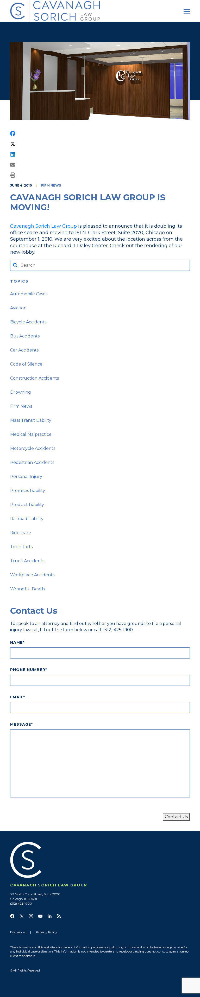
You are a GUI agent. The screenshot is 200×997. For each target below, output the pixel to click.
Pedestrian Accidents (32, 462)
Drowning (20, 392)
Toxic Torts (21, 546)
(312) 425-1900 (118, 629)
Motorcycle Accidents (32, 448)
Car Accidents (24, 350)
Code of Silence (26, 364)
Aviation (18, 307)
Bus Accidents (25, 336)
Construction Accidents (34, 378)
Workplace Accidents (32, 574)
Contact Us (176, 816)
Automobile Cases (28, 293)
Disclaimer (18, 932)
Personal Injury (26, 476)
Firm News (51, 185)
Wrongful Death (27, 588)
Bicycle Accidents (28, 321)
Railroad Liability (26, 518)
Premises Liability (27, 490)
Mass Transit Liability (30, 420)
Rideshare (20, 532)
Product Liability (27, 504)
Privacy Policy (46, 932)
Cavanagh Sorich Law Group (43, 226)
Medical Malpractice (31, 434)
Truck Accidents (27, 560)
